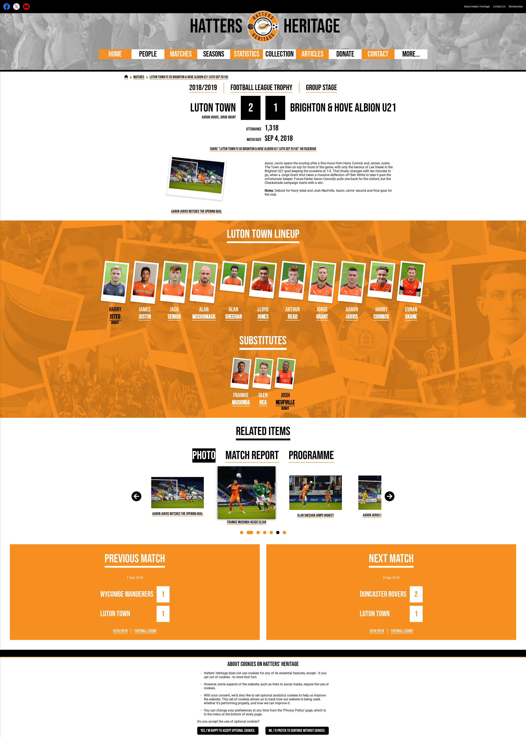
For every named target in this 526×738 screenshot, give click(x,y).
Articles (312, 54)
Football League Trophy (261, 88)
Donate (345, 54)
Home (115, 54)
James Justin (380, 163)
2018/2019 (203, 88)
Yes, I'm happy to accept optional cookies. (228, 730)
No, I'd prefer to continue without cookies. (297, 730)
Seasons (213, 54)
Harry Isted (299, 191)
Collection (279, 54)
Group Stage (321, 88)
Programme (311, 455)
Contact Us (499, 6)
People (148, 54)
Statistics (246, 54)
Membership (516, 6)
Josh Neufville (324, 191)
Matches (181, 54)
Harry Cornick (353, 163)
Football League (146, 631)
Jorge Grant (228, 117)
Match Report (252, 455)
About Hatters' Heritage (477, 6)
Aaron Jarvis (210, 117)
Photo (204, 455)
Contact (378, 54)
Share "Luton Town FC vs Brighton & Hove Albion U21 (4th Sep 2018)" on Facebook (263, 149)
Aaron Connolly (325, 179)
